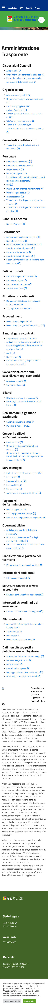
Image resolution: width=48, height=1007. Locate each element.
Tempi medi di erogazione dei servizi (23, 492)
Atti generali (13, 70)
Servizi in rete (14, 488)
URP (21, 8)
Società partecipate (16, 288)
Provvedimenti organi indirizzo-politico (25, 325)
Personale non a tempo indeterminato (24, 188)
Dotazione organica (16, 173)
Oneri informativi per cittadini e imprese (25, 74)
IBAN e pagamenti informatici (21, 513)
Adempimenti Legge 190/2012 (21, 338)
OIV (9, 184)
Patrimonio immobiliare (18, 425)
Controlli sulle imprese (17, 668)
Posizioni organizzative (18, 192)
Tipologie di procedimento (19, 308)
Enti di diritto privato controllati (21, 276)
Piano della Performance (18, 252)
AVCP (10, 353)
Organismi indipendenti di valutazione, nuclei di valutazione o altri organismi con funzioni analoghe (24, 456)
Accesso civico (14, 631)
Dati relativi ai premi (16, 241)
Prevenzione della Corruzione (20, 639)
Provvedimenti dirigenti (19, 321)
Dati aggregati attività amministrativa (24, 672)
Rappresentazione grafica (19, 284)
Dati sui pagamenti (16, 509)
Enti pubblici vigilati (16, 280)
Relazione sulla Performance (20, 256)
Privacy (38, 8)
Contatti (29, 8)
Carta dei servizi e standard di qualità (24, 473)
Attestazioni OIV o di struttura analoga (25, 656)
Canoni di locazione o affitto (20, 421)
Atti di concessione (16, 380)
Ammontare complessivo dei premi (23, 237)
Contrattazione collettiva (19, 161)
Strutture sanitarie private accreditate (24, 594)
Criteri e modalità (15, 384)
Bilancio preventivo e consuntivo (22, 397)
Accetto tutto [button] (29, 1001)
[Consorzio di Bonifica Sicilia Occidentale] (22, 20)
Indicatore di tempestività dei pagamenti (25, 517)
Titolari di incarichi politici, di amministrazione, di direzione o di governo (24, 128)
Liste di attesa (14, 484)
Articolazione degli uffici (18, 94)
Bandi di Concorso (15, 224)
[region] (24, 28)
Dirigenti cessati (15, 169)
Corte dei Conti (14, 442)
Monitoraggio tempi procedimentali (23, 676)
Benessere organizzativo (18, 660)
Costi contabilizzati (16, 481)
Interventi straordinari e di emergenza (24, 611)
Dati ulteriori (13, 635)
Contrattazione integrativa (19, 165)
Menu (3, 6)
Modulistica (12, 8)
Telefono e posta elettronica (20, 121)
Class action (13, 477)
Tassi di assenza (15, 196)
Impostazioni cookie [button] (12, 1001)
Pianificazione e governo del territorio (24, 564)
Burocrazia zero (14, 664)
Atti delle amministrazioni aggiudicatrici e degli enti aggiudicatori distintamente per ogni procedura (24, 345)
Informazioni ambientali (18, 578)
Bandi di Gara (13, 357)
